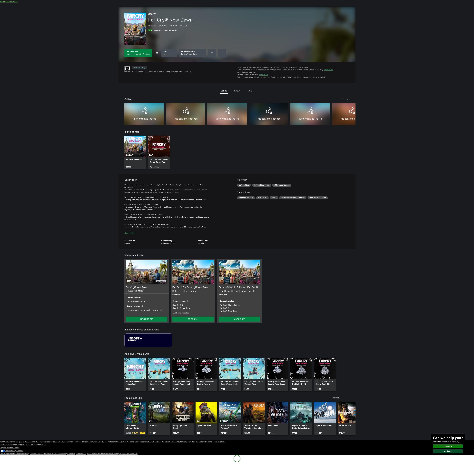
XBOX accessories (47, 441)
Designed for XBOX (38, 444)
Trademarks (92, 453)
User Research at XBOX (145, 441)
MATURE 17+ (138, 68)
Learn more (328, 69)
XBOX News (60, 441)
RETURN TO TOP (146, 319)
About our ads (131, 453)
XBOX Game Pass (32, 441)
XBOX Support (72, 441)
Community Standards (96, 441)
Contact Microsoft (37, 453)
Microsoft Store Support (180, 441)
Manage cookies (68, 453)
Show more (128, 233)
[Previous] (342, 99)
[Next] (347, 99)
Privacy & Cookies (53, 453)
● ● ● (222, 53)
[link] (135, 152)
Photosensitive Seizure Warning (120, 441)
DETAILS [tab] (224, 91)
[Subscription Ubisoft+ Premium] (148, 340)
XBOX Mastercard (15, 444)
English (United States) (9, 447)
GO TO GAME (193, 319)
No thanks (448, 451)
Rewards (3, 444)
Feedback (83, 441)
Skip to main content (9, 1)
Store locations (219, 441)
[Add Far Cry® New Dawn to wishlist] (212, 53)
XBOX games (18, 441)
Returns (195, 441)
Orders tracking (205, 441)
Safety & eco (119, 453)
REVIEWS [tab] (237, 91)
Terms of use (81, 453)
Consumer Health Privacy (11, 453)
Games (26, 444)
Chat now (448, 446)
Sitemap (25, 453)
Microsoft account (162, 441)
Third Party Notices (105, 453)
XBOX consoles (6, 441)
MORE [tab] (250, 91)
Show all (335, 397)
